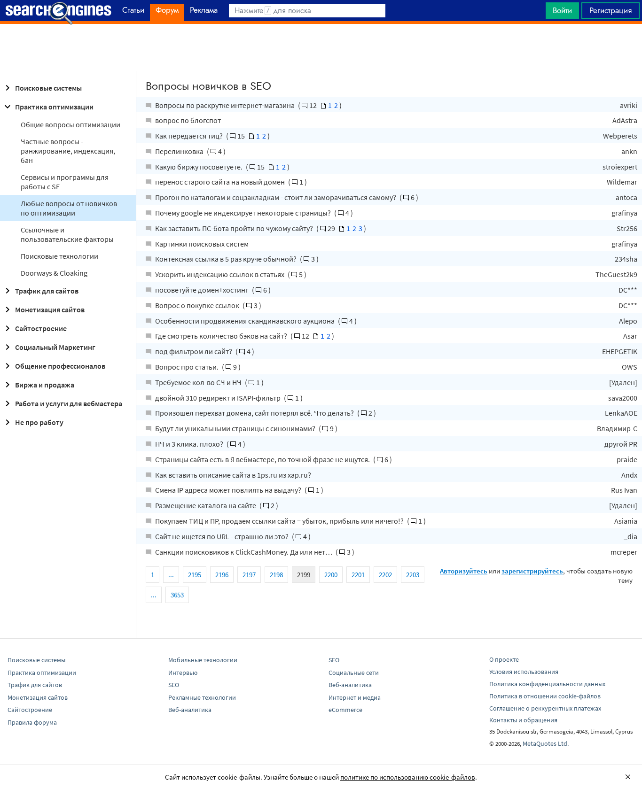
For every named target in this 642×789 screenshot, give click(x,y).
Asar (630, 335)
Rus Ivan (624, 490)
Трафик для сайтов (46, 290)
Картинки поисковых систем (202, 243)
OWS (629, 366)
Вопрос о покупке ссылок (198, 305)
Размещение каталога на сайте (206, 505)
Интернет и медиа (355, 697)
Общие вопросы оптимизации (70, 124)
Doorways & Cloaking (54, 273)
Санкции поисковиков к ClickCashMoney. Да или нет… (244, 552)
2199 (303, 574)
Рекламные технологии (202, 697)
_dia (630, 536)
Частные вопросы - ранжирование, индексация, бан (68, 151)
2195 (194, 574)
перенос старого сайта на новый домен (220, 181)
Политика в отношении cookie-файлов (545, 696)
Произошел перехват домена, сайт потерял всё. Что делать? (255, 413)
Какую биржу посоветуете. (199, 166)
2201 (358, 574)
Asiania (625, 521)
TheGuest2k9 (616, 274)
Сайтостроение (41, 328)
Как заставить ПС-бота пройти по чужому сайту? (234, 228)
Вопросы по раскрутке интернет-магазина (225, 105)
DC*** (628, 289)
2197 (249, 574)
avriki (628, 105)
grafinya (624, 212)
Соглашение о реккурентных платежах (545, 708)
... (171, 574)
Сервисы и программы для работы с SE (65, 181)
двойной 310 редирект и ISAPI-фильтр (218, 397)
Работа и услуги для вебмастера (68, 403)
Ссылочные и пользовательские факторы (67, 234)
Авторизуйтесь (463, 570)
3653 (177, 594)
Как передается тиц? (189, 135)
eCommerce (345, 709)
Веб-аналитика (189, 709)
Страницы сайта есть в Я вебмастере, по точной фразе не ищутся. (263, 459)
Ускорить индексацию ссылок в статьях (220, 274)
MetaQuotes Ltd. (546, 743)
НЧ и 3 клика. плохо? (190, 444)
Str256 (627, 228)
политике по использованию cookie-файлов (407, 777)
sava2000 (622, 397)
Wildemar (622, 181)
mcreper (624, 552)
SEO (173, 685)
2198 (276, 574)
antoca (626, 197)
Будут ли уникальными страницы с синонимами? (236, 428)
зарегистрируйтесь (532, 570)
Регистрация (610, 10)
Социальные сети (354, 672)
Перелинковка (180, 151)
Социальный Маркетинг (55, 347)
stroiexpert (620, 166)
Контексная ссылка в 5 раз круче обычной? (226, 258)
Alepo (628, 320)
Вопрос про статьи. (187, 366)
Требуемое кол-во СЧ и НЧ (199, 382)
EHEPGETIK (619, 351)
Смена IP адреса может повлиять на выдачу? (229, 490)
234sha (626, 258)
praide (627, 459)
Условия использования (523, 671)
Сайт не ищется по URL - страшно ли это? (222, 536)
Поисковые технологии (59, 256)
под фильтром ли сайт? (194, 351)
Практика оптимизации (54, 106)
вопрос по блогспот (188, 120)
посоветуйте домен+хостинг (202, 289)
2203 (412, 574)
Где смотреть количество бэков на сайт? (222, 335)
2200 (330, 574)
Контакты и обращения (523, 720)
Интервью (182, 672)
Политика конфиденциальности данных (547, 684)
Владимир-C (617, 428)
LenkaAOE (621, 413)
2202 (385, 574)
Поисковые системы (48, 88)
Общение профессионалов (60, 366)
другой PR (620, 444)
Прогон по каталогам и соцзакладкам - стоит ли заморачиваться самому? (276, 197)
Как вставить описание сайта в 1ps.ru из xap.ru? (233, 475)
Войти (562, 10)
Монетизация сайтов (50, 309)
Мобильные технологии (202, 660)
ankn (629, 151)
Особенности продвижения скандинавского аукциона (245, 320)
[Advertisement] (321, 47)
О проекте (504, 659)
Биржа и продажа (44, 384)
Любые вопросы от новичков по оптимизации (69, 208)
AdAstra (624, 120)
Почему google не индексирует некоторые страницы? (243, 212)
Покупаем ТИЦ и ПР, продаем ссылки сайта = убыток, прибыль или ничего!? (280, 521)
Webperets (620, 135)
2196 (221, 574)
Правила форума (32, 722)
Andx (629, 475)
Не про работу (39, 422)
